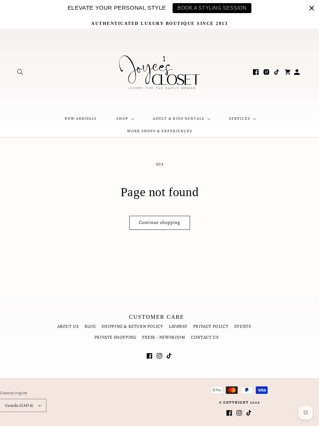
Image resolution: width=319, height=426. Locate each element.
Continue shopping (159, 222)
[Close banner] (311, 8)
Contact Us (204, 337)
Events (242, 326)
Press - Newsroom (163, 337)
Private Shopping (115, 337)
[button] (20, 72)
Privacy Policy (210, 326)
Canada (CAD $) (19, 405)
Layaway (178, 326)
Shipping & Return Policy (132, 326)
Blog (90, 326)
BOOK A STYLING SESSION (212, 8)
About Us (68, 326)
